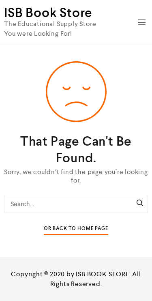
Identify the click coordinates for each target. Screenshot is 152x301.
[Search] (140, 204)
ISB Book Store (48, 12)
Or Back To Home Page (76, 229)
